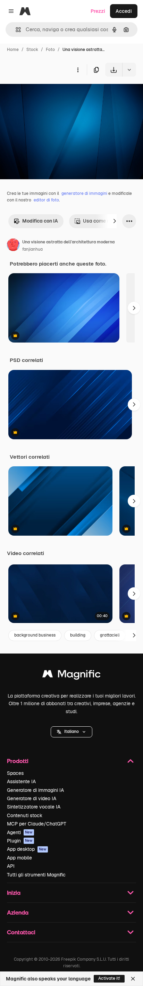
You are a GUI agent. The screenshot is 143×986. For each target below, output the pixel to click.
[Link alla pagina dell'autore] (13, 246)
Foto (50, 49)
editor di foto (46, 200)
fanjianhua (32, 249)
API (11, 866)
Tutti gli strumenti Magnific (36, 875)
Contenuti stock (24, 815)
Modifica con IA (40, 221)
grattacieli (110, 635)
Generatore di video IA (31, 798)
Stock (32, 49)
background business (35, 635)
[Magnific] (71, 675)
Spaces (15, 773)
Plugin (20, 841)
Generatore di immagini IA (35, 790)
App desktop (27, 849)
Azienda (17, 912)
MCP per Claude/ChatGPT (36, 824)
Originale (46, 92)
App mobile (19, 858)
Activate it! (109, 978)
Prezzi (98, 11)
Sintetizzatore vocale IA (33, 807)
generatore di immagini (84, 193)
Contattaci (21, 932)
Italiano (71, 731)
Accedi (124, 11)
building (77, 635)
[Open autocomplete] (15, 29)
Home (13, 49)
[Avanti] (114, 221)
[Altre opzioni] (78, 70)
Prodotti (17, 760)
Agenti (20, 832)
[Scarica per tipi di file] (129, 70)
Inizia (13, 892)
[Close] (133, 979)
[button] (71, 731)
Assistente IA (21, 781)
